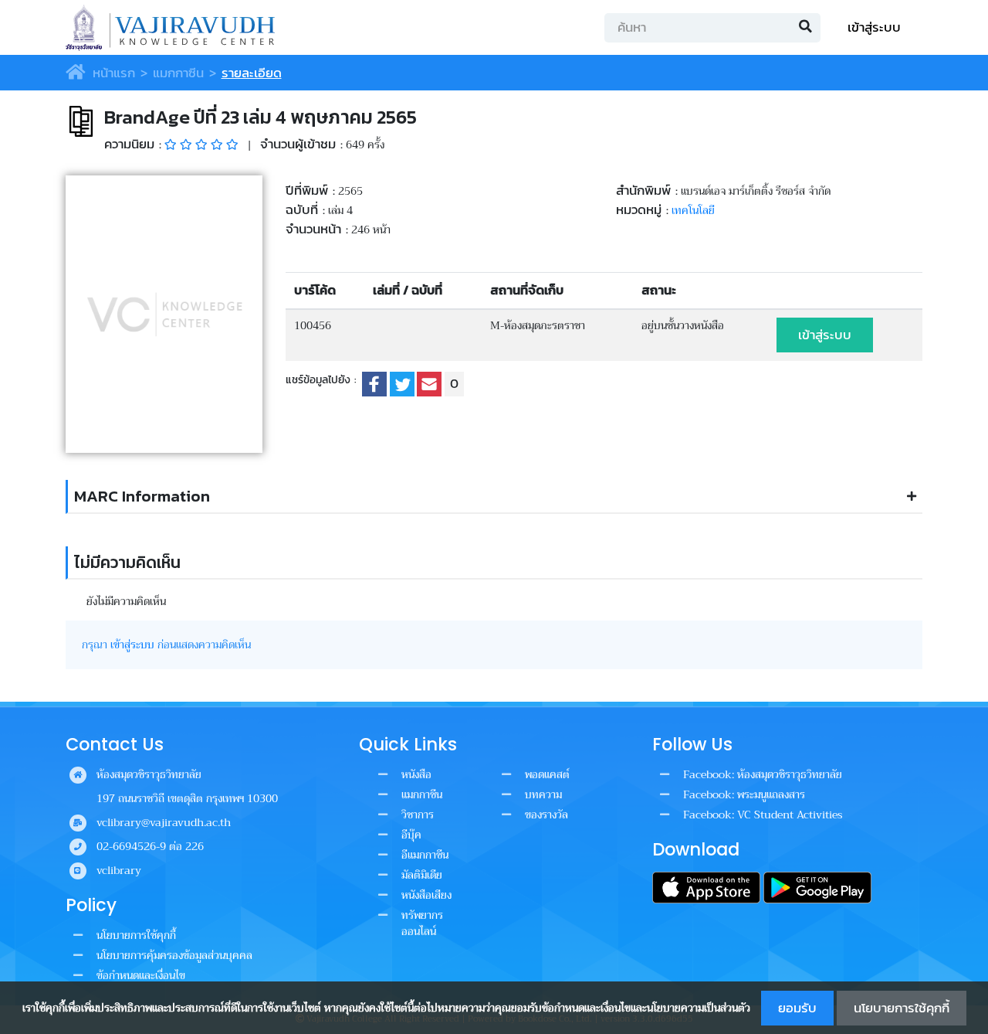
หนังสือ (416, 774)
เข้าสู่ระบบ (874, 27)
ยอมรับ (797, 1008)
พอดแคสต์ (547, 774)
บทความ (543, 794)
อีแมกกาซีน (424, 854)
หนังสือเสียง (426, 895)
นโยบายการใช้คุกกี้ (901, 1008)
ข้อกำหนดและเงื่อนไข (140, 975)
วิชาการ (417, 814)
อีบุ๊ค (411, 834)
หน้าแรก (111, 73)
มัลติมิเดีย (421, 875)
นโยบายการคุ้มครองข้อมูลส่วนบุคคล (174, 955)
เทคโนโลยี (693, 210)
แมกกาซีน (178, 73)
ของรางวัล (546, 814)
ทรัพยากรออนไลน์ (422, 923)
